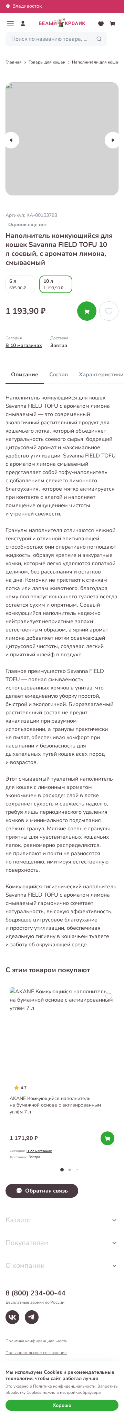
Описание (24, 374)
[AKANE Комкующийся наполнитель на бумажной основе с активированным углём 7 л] (62, 1074)
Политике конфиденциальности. (64, 1386)
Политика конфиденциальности (37, 1341)
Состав (58, 374)
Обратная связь (46, 1191)
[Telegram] (32, 1317)
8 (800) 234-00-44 (35, 1293)
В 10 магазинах (24, 345)
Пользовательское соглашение (36, 1352)
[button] (10, 24)
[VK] (12, 1317)
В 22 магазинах (39, 1151)
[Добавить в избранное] (108, 311)
